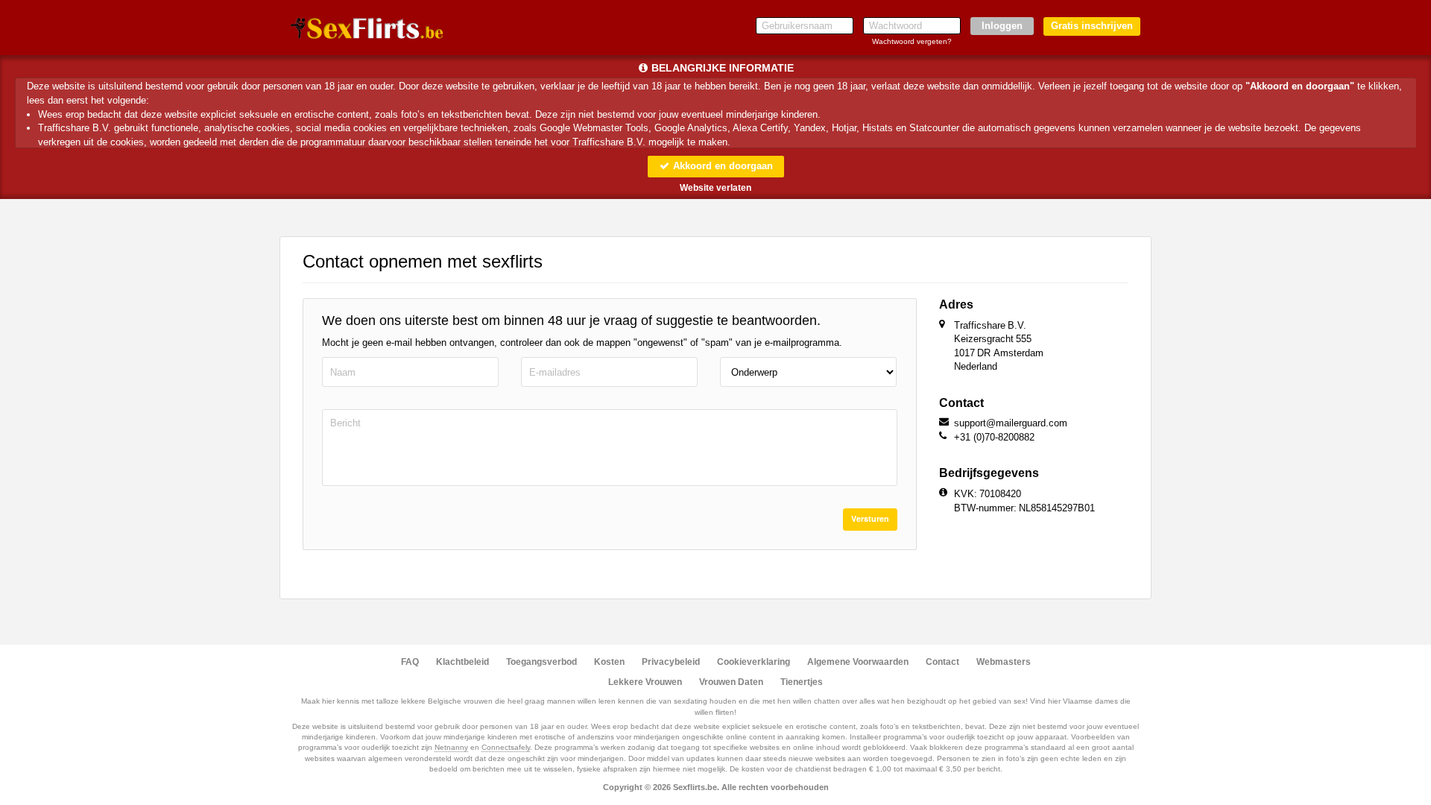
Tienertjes (801, 682)
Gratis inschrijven (1092, 25)
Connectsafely (505, 747)
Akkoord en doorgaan (721, 165)
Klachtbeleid (462, 662)
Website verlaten (715, 188)
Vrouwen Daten (731, 682)
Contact (942, 662)
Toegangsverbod (541, 662)
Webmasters (1003, 662)
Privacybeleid (671, 662)
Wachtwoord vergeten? (912, 41)
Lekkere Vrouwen (645, 682)
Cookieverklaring (753, 662)
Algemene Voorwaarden (858, 662)
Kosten (609, 662)
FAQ (410, 662)
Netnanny (451, 747)
